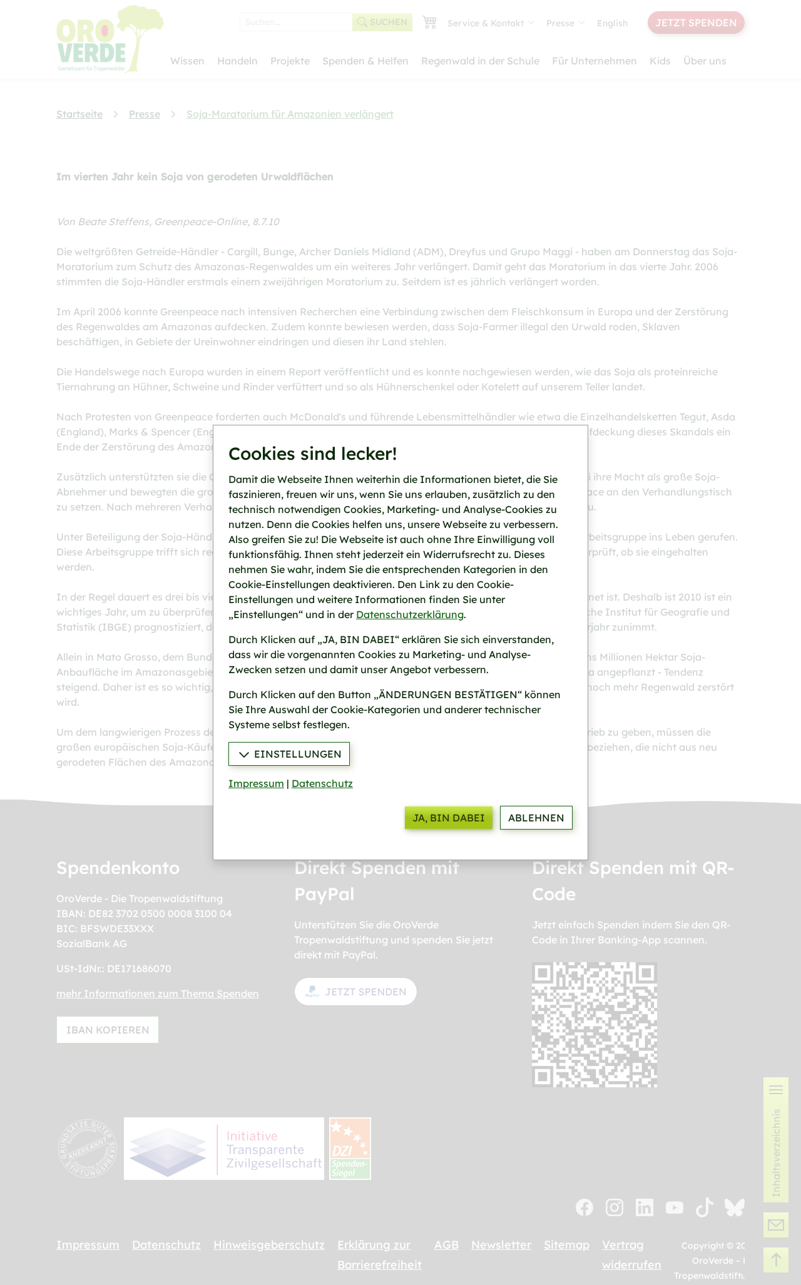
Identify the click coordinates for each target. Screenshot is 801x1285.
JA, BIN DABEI (448, 817)
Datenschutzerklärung (410, 614)
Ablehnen (536, 817)
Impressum (256, 783)
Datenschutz (322, 783)
